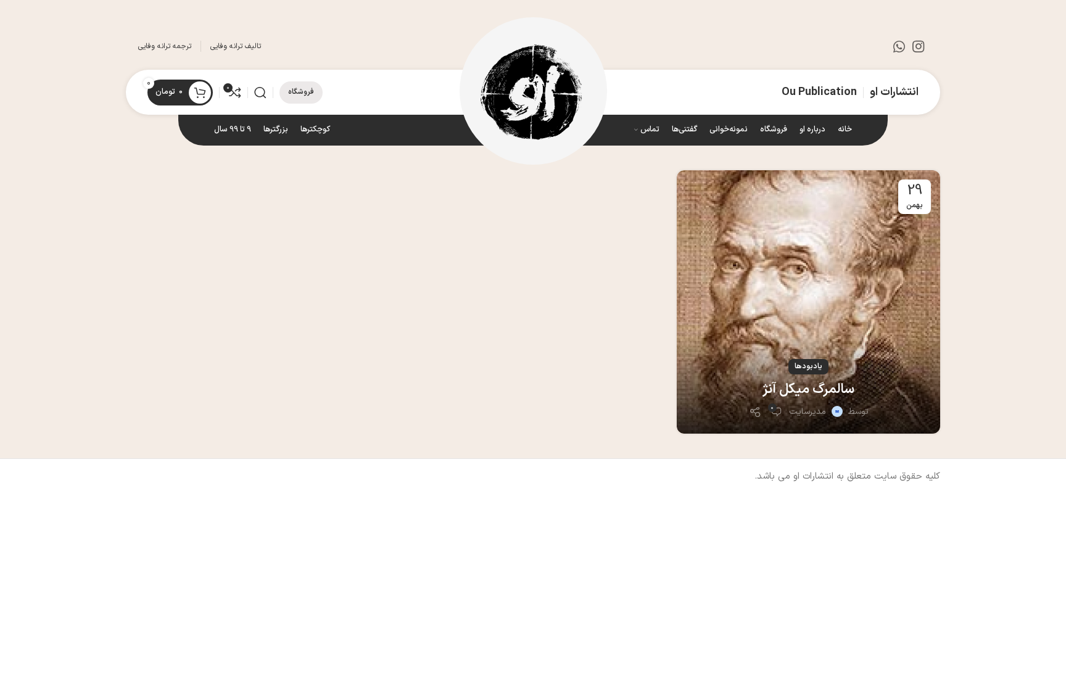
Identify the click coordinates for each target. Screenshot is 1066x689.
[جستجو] (260, 92)
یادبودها (808, 366)
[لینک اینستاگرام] (918, 46)
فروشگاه (301, 91)
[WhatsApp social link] (899, 46)
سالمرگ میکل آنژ (808, 389)
